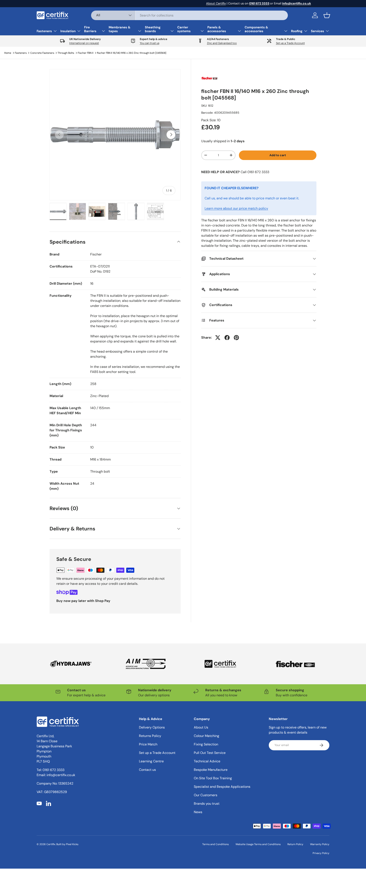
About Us (201, 727)
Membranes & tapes (119, 29)
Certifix (50, 844)
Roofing (296, 31)
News (198, 812)
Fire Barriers (90, 29)
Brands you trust (206, 803)
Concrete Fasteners (42, 53)
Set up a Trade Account (290, 43)
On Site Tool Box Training (213, 778)
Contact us (147, 769)
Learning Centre (151, 761)
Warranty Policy (319, 844)
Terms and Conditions (215, 844)
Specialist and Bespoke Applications (222, 786)
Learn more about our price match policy (236, 208)
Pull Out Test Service (210, 753)
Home (7, 53)
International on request (84, 43)
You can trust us (149, 43)
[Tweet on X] (217, 337)
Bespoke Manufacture (210, 769)
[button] (326, 15)
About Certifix (216, 3)
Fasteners (44, 31)
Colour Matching (206, 736)
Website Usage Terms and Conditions (258, 844)
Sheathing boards (153, 29)
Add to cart (277, 155)
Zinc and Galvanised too (222, 43)
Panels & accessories (216, 29)
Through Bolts (66, 53)
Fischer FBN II (85, 53)
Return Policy (295, 844)
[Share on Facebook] (227, 337)
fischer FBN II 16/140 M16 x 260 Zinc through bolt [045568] (131, 53)
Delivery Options (152, 727)
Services (317, 31)
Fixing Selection (206, 744)
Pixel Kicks (72, 844)
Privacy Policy (321, 853)
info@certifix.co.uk (61, 775)
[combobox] (189, 15)
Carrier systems (184, 29)
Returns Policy (150, 736)
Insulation (68, 31)
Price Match (148, 744)
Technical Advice (207, 761)
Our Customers (205, 795)
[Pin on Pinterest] (236, 337)
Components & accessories (256, 29)
